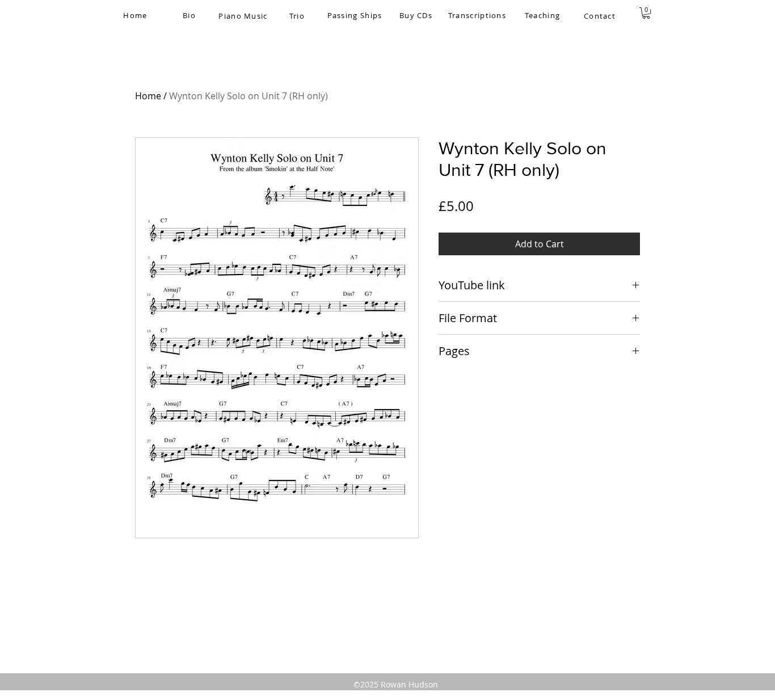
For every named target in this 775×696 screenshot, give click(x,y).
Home (148, 96)
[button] (646, 13)
